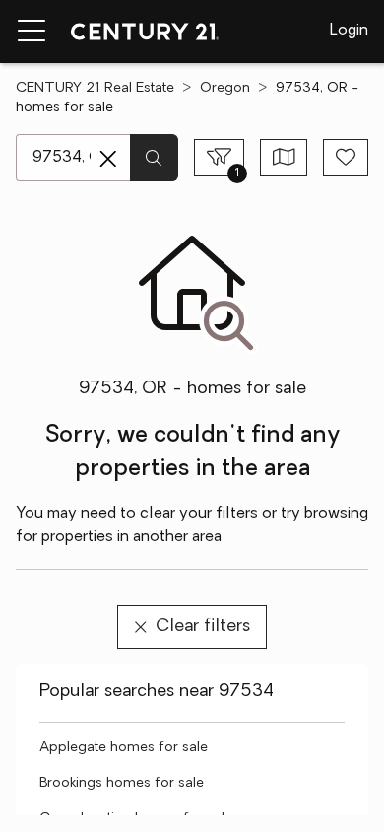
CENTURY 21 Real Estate (95, 88)
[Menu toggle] (31, 31)
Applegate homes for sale (123, 747)
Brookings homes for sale (121, 783)
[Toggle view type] (284, 157)
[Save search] (345, 157)
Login (349, 30)
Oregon (225, 88)
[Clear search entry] (108, 158)
